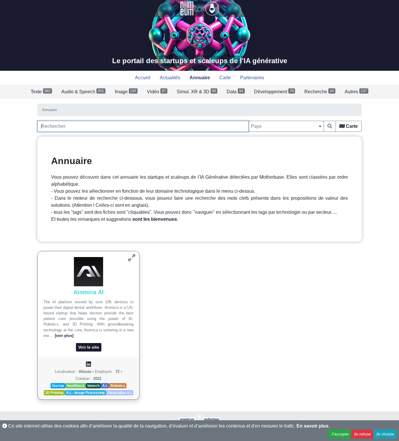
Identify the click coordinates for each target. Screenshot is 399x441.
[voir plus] (64, 335)
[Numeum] (187, 8)
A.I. (104, 386)
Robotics (117, 386)
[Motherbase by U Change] (212, 8)
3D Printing (54, 393)
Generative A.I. (119, 393)
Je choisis (385, 434)
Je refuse (362, 434)
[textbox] (286, 126)
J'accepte (340, 434)
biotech (93, 386)
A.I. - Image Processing (85, 393)
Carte (351, 126)
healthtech (75, 386)
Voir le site (88, 347)
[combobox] (286, 126)
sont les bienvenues (154, 219)
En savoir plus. (312, 425)
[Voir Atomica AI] (132, 258)
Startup (58, 386)
